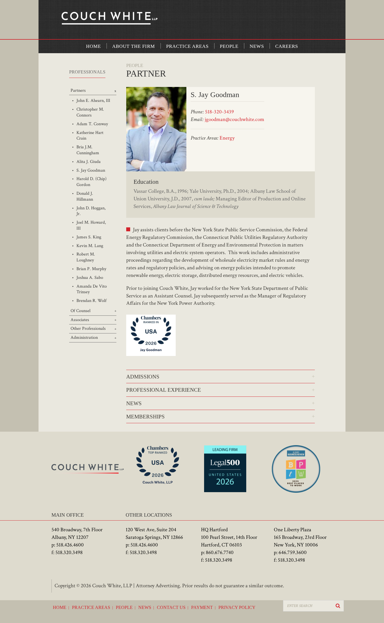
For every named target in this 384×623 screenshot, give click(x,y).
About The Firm (133, 46)
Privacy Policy (237, 607)
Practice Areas (187, 46)
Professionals (87, 72)
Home (93, 46)
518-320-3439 (219, 111)
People (229, 46)
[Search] (338, 605)
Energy (227, 138)
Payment (202, 607)
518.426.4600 (70, 544)
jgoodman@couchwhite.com (234, 119)
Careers (286, 46)
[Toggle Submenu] (92, 90)
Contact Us (171, 607)
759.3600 (297, 552)
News (257, 46)
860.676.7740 (220, 552)
